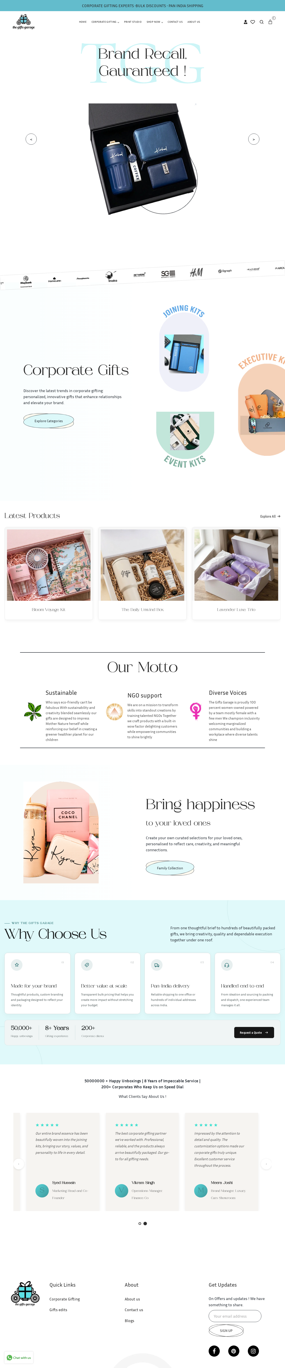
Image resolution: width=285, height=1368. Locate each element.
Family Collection (170, 868)
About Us (193, 21)
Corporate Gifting (104, 21)
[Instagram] (253, 1351)
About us (132, 1298)
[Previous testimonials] (18, 1164)
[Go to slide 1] (140, 1223)
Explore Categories (49, 421)
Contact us (134, 1309)
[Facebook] (214, 1351)
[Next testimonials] (266, 1164)
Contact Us (175, 21)
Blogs (129, 1320)
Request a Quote (251, 1032)
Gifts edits (58, 1309)
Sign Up (226, 1330)
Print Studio (133, 21)
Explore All (270, 516)
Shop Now (154, 21)
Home (82, 21)
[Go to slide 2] (145, 1223)
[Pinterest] (233, 1351)
